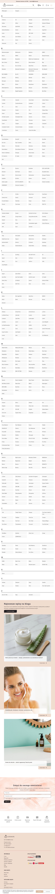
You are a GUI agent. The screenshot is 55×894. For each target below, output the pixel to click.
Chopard (17, 113)
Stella (3, 500)
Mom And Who (32, 364)
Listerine (30, 328)
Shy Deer (17, 490)
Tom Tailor (31, 520)
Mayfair (17, 354)
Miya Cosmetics (5, 364)
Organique (31, 412)
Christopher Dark (18, 116)
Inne (16, 258)
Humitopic (44, 245)
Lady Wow (17, 318)
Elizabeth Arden (45, 171)
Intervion (44, 258)
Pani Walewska (32, 428)
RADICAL (4, 457)
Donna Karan (31, 152)
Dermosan (31, 149)
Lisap (16, 328)
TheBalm (17, 517)
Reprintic (44, 460)
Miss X (30, 361)
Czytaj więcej (42, 663)
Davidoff (17, 139)
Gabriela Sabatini (5, 213)
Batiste (30, 55)
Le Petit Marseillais (6, 325)
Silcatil (43, 490)
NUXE (3, 393)
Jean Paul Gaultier (19, 277)
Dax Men (44, 139)
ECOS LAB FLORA (45, 168)
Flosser (3, 204)
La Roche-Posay (5, 315)
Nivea (43, 386)
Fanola (16, 197)
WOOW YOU (44, 564)
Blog (5, 865)
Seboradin (4, 483)
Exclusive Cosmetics (19, 185)
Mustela (30, 371)
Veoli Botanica (32, 545)
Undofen (17, 533)
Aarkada (30, 19)
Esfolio (30, 178)
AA (15, 19)
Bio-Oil (16, 74)
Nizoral (16, 390)
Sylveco (30, 503)
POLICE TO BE (32, 438)
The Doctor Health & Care (46, 513)
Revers (3, 464)
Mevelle (17, 357)
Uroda (3, 536)
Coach (3, 123)
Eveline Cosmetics (46, 181)
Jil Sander (44, 277)
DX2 (3, 159)
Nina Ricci (17, 386)
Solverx (3, 496)
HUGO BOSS (31, 245)
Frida (30, 204)
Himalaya (44, 242)
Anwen (16, 29)
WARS (3, 561)
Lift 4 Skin (44, 325)
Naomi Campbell (18, 380)
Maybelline (4, 354)
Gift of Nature (45, 213)
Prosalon (17, 445)
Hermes (17, 242)
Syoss (43, 503)
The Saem (4, 517)
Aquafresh (44, 29)
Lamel (43, 318)
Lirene (3, 328)
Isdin (43, 261)
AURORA (44, 36)
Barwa (3, 55)
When (3, 564)
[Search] (33, 5)
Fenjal (30, 200)
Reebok (3, 460)
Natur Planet (31, 380)
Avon (43, 40)
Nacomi (3, 380)
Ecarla (3, 168)
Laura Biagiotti (45, 321)
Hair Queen (17, 235)
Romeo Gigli (4, 467)
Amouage (31, 26)
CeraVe (30, 106)
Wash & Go (17, 561)
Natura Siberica (45, 380)
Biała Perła (31, 65)
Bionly (43, 77)
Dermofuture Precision (20, 149)
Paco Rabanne (5, 425)
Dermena (31, 146)
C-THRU (3, 100)
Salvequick (44, 476)
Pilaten (16, 438)
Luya (3, 338)
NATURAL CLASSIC (6, 383)
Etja (29, 181)
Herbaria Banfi (5, 242)
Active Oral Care (45, 19)
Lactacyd (4, 318)
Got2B (3, 223)
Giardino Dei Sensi (32, 213)
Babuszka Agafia (5, 52)
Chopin (30, 113)
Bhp (43, 62)
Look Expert (17, 332)
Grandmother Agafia (33, 223)
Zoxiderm (31, 594)
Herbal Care (31, 239)
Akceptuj (39, 891)
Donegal (17, 152)
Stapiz (43, 496)
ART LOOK (31, 33)
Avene (16, 40)
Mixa (43, 361)
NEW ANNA (4, 386)
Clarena (30, 116)
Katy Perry (31, 296)
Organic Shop (18, 412)
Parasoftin (4, 431)
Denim (43, 142)
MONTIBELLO (31, 367)
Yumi (30, 585)
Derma (3, 146)
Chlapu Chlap (45, 110)
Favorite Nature (5, 200)
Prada (3, 441)
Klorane (30, 299)
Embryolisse (31, 175)
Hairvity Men (31, 235)
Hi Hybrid (31, 242)
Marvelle (17, 351)
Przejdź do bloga (10, 611)
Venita (16, 545)
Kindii (16, 299)
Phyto (43, 435)
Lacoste (43, 315)
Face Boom (44, 194)
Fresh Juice (17, 204)
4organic (17, 10)
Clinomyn (31, 120)
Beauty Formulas (45, 55)
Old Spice (17, 406)
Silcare (30, 490)
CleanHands (4, 120)
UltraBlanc (4, 533)
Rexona (16, 464)
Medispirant (4, 357)
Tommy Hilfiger (45, 520)
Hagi (3, 235)
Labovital (17, 315)
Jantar (43, 273)
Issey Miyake (4, 264)
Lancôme (4, 321)
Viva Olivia (31, 552)
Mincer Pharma (45, 357)
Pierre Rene (4, 438)
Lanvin (16, 321)
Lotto (30, 332)
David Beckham (5, 139)
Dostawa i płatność (8, 861)
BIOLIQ (16, 77)
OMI (3, 409)
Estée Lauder (4, 181)
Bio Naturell (44, 69)
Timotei (43, 517)
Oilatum (30, 402)
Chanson (3, 110)
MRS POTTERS (18, 371)
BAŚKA (16, 55)
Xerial (3, 573)
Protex (30, 445)
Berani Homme (32, 62)
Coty (43, 127)
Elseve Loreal (18, 175)
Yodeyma (17, 582)
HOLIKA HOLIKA (18, 245)
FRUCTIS (44, 204)
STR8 (30, 500)
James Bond (17, 273)
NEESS (30, 383)
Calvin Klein (31, 100)
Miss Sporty (17, 361)
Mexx (30, 357)
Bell (43, 59)
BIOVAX (30, 81)
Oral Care (4, 412)
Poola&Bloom (45, 438)
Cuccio (16, 130)
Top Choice (4, 524)
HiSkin (3, 245)
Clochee (44, 120)
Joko (3, 283)
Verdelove (44, 545)
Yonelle (43, 582)
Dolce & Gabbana (5, 152)
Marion (43, 347)
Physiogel (31, 435)
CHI (29, 110)
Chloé (3, 113)
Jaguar (3, 273)
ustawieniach (6, 892)
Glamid (3, 220)
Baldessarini (17, 52)
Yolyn (30, 582)
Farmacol (31, 197)
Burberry (30, 91)
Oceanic (3, 402)
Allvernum (4, 26)
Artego (3, 36)
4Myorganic (4, 10)
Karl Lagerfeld (18, 296)
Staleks (30, 496)
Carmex (3, 103)
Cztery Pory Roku (32, 130)
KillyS (3, 299)
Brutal (3, 91)
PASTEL (30, 431)
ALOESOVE (17, 26)
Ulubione (6, 876)
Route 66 (44, 467)
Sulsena (43, 500)
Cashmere (31, 103)
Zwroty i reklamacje (8, 863)
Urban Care (31, 533)
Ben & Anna (4, 62)
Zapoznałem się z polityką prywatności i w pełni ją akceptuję (18, 798)
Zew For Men (5, 594)
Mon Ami (4, 367)
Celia (16, 106)
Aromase (17, 33)
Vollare (43, 552)
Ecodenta (31, 168)
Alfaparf (30, 23)
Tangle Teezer (18, 512)
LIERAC (30, 325)
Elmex (3, 175)
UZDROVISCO (18, 536)
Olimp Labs (31, 406)
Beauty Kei (17, 59)
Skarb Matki (4, 493)
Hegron (17, 239)
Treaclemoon (18, 524)
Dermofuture (4, 149)
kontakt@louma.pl (34, 1)
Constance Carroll (5, 127)
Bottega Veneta (18, 87)
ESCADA (17, 178)
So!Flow (44, 493)
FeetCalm (17, 200)
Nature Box (17, 383)
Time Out (31, 517)
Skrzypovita (31, 493)
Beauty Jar (4, 59)
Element (3, 171)
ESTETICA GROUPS (19, 181)
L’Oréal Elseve (32, 311)
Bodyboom (44, 84)
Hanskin (43, 235)
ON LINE (17, 409)
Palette (43, 425)
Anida (43, 26)
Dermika (44, 146)
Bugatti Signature (18, 91)
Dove (43, 152)
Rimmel (30, 464)
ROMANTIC (44, 464)
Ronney (16, 467)
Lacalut (30, 315)
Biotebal (17, 81)
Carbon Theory (45, 100)
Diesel (43, 149)
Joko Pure (17, 283)
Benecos (17, 62)
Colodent (31, 123)
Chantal (16, 110)
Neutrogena (44, 383)
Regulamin (6, 858)
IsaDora (30, 261)
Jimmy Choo (4, 280)
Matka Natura (31, 351)
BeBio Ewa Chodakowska (34, 59)
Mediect (30, 354)
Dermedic (17, 146)
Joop (30, 283)
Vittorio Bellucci (18, 552)
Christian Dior (45, 113)
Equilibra (4, 178)
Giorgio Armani (18, 216)
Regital (30, 460)
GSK (3, 226)
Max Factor (44, 351)
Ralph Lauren (18, 457)
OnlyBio (30, 409)
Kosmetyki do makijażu (8, 883)
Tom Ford (17, 520)
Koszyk (5, 874)
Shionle (3, 490)
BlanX (43, 81)
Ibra (3, 254)
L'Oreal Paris (18, 311)
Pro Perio (44, 441)
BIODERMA (31, 74)
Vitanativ (3, 552)
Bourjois (30, 87)
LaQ (29, 321)
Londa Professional (46, 328)
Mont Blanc (17, 367)
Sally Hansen (18, 476)
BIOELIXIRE (44, 74)
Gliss (16, 220)
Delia (30, 142)
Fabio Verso (31, 194)
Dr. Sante (17, 156)
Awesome (4, 43)
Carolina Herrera (18, 103)
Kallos (3, 296)
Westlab (44, 561)
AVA (2, 40)
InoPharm (31, 258)
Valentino (4, 545)
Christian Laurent (5, 116)
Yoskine (17, 585)
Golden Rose (45, 220)
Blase (3, 84)
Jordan (43, 283)
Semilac (17, 483)
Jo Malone (17, 280)
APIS (30, 29)
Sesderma (4, 486)
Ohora (16, 402)
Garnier (16, 213)
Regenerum (17, 460)
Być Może (44, 91)
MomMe (44, 364)
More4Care (44, 367)
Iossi (16, 261)
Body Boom (31, 84)
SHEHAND (44, 486)
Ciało (5, 885)
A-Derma (4, 19)
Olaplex (3, 406)
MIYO (16, 364)
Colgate (17, 123)
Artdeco (43, 33)
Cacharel (17, 100)
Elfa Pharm (17, 171)
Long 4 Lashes (5, 332)
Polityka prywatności (8, 859)
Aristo (3, 33)
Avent (30, 40)
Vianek (16, 548)
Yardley (3, 582)
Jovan (3, 287)
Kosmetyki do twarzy (8, 887)
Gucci (16, 226)
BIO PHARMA (4, 74)
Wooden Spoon (32, 564)
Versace (3, 548)
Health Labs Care (5, 239)
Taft (3, 512)
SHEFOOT (31, 486)
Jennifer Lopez (32, 277)
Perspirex (4, 435)
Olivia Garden (45, 406)
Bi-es (3, 65)
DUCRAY (30, 156)
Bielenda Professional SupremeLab (33, 70)
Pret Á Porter (31, 441)
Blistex (16, 84)
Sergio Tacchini (45, 483)
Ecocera (17, 168)
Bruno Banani (45, 87)
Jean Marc (4, 277)
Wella (30, 561)
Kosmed (3, 302)
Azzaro (30, 43)
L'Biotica (3, 311)
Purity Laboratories (6, 448)
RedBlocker (44, 457)
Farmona (44, 197)
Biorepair (4, 81)
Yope (3, 585)
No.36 (30, 390)
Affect (16, 23)
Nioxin (30, 386)
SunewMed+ (4, 503)
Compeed (44, 123)
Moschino (4, 371)
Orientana (44, 412)
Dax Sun (3, 142)
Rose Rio (30, 467)
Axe (16, 43)
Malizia (30, 347)
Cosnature (31, 127)
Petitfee (17, 435)
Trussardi (31, 524)
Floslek (43, 200)
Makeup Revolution (19, 347)
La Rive (43, 311)
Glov (30, 220)
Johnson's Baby (45, 280)
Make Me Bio (4, 347)
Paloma (17, 428)
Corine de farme (18, 127)
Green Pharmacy (45, 223)
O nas (5, 856)
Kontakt (5, 866)
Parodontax (17, 431)
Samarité (4, 479)
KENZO (43, 296)
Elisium (30, 171)
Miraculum (4, 361)
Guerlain (30, 226)
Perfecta (44, 431)
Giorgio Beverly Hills (33, 216)
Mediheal (44, 354)
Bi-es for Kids (18, 65)
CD (2, 106)
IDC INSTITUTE (32, 254)
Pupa (43, 445)
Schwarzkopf (45, 479)
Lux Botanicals (45, 335)
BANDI (43, 52)
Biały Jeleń (44, 65)
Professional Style (6, 445)
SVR (16, 503)
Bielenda (4, 69)
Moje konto (6, 872)
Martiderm (4, 351)
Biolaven (4, 77)
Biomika (30, 77)
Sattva (16, 479)
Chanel (43, 106)
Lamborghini (31, 318)
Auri (29, 36)
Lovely (3, 335)
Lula (30, 335)
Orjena (3, 416)
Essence (44, 178)
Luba (16, 335)
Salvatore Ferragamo (33, 476)
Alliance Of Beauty (46, 23)
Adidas (3, 23)
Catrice (43, 103)
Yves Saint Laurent (46, 585)
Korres (43, 299)
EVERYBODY (4, 185)
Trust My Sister (45, 524)
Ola (43, 402)
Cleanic (16, 120)
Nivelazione (4, 390)
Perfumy (5, 882)
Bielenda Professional (19, 69)
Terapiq (30, 512)
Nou (43, 390)
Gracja (16, 223)
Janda (30, 273)
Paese (30, 425)
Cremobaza (4, 130)
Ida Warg (17, 254)
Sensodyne (31, 483)
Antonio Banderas (5, 29)
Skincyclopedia (18, 493)
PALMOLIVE (4, 428)
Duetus (43, 156)
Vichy (30, 548)
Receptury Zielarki (32, 457)
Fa (2, 194)
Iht (42, 254)
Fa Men (16, 194)
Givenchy (44, 216)
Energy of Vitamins (46, 175)
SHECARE (17, 486)
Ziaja (16, 594)
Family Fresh (4, 197)
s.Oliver (3, 476)
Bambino (30, 52)
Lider (16, 325)
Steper (16, 500)
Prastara (17, 441)
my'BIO (43, 371)
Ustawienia (48, 891)
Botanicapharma (5, 87)
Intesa (3, 261)
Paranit (43, 428)
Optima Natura (45, 409)
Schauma (30, 479)
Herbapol (44, 239)
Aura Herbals (18, 36)
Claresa (43, 116)
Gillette (3, 216)
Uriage (43, 533)
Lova (43, 332)
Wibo (16, 564)
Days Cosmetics (18, 142)
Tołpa (3, 520)
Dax (29, 139)
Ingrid (3, 258)
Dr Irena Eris (4, 156)
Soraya (16, 496)
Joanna (30, 280)
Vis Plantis (44, 548)
